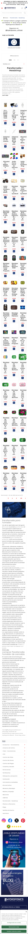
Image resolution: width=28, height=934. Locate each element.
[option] (14, 882)
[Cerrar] (26, 911)
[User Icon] (22, 8)
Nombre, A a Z (14, 64)
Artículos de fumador (14, 48)
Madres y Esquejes (8, 791)
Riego (4, 807)
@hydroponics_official (14, 30)
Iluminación (6, 779)
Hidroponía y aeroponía (10, 776)
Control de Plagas (8, 763)
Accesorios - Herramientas (11, 745)
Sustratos (6, 813)
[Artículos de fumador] (14, 42)
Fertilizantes (6, 773)
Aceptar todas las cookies (14, 931)
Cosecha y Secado (8, 766)
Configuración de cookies (14, 922)
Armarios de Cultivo (9, 748)
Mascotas (6, 794)
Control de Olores (8, 760)
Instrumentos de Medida (10, 782)
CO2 (4, 754)
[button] (3, 882)
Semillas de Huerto (8, 810)
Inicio (4, 741)
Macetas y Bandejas (9, 788)
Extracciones (7, 769)
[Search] (25, 13)
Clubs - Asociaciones (9, 751)
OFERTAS (5, 798)
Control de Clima (8, 757)
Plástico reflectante (9, 804)
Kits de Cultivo (7, 785)
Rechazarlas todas (14, 927)
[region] (14, 922)
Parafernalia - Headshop (10, 801)
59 (21, 498)
